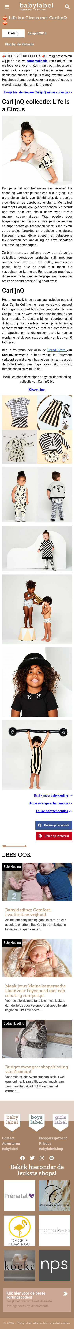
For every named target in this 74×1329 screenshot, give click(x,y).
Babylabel (10, 1149)
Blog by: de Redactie (19, 44)
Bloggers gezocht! (53, 1138)
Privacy (45, 1143)
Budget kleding (14, 1023)
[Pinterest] (51, 1158)
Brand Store (57, 350)
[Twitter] (32, 1158)
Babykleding (12, 867)
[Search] (67, 6)
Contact (8, 1138)
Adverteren (11, 1143)
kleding (13, 33)
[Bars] (6, 6)
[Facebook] (22, 1158)
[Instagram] (41, 1158)
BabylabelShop (51, 1149)
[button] (53, 825)
